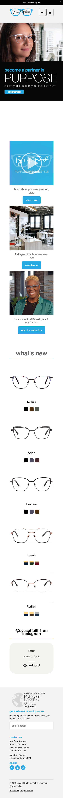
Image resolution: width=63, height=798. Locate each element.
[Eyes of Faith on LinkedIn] (17, 767)
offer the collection (31, 330)
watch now (32, 200)
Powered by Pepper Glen (21, 790)
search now (31, 265)
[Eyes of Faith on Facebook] (12, 767)
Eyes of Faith (23, 782)
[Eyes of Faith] (21, 12)
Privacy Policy (16, 785)
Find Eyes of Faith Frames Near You (31, 255)
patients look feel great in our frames (31, 320)
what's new (31, 353)
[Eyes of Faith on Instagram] (23, 767)
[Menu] (42, 12)
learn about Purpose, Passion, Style (31, 190)
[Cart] (49, 12)
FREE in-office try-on (31, 2)
